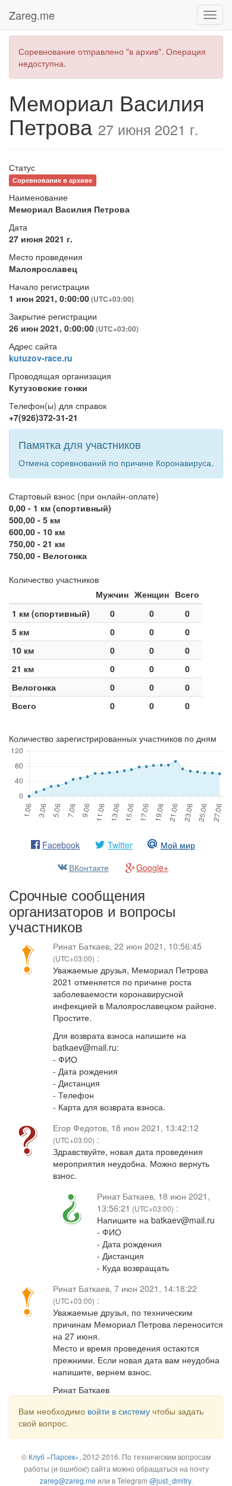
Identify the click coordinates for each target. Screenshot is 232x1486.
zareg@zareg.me (68, 1480)
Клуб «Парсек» (54, 1456)
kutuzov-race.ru (41, 358)
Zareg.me (32, 15)
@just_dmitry (170, 1480)
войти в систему (118, 1411)
